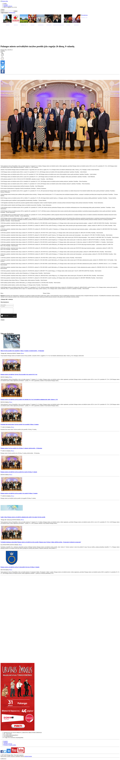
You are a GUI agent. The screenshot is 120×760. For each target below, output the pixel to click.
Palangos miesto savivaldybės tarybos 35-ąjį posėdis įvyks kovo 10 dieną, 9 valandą (20, 567)
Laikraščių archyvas (7, 6)
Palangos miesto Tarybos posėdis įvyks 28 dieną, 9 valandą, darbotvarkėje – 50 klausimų (21, 448)
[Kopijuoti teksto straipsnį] (2, 56)
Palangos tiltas (12, 12)
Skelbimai (5, 742)
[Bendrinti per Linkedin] (3, 64)
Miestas (22, 353)
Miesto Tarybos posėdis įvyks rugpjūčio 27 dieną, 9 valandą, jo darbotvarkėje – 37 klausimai (22, 350)
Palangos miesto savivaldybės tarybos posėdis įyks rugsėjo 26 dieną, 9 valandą (19, 472)
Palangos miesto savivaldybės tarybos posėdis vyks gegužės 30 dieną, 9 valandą (19, 493)
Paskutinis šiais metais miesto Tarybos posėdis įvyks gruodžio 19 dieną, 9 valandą (20, 424)
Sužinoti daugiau (28, 756)
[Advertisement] (60, 34)
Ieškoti (15, 11)
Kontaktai (5, 4)
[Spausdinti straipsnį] (2, 59)
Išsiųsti (2, 319)
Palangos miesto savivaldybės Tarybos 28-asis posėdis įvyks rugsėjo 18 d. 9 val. (19, 374)
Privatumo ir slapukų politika (9, 745)
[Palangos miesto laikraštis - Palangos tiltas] (4, 1)
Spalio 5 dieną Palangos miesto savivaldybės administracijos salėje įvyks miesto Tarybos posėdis (23, 517)
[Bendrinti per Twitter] (3, 68)
